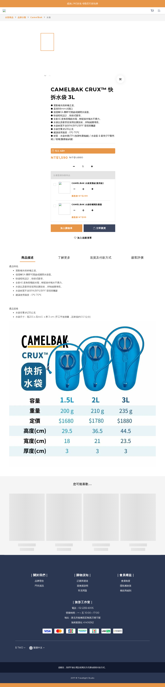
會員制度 (125, 580)
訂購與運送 (82, 580)
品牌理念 (39, 580)
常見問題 (82, 590)
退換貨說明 (82, 585)
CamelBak (36, 17)
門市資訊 (39, 585)
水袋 (49, 17)
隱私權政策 (125, 585)
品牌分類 (22, 17)
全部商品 (9, 17)
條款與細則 (125, 590)
